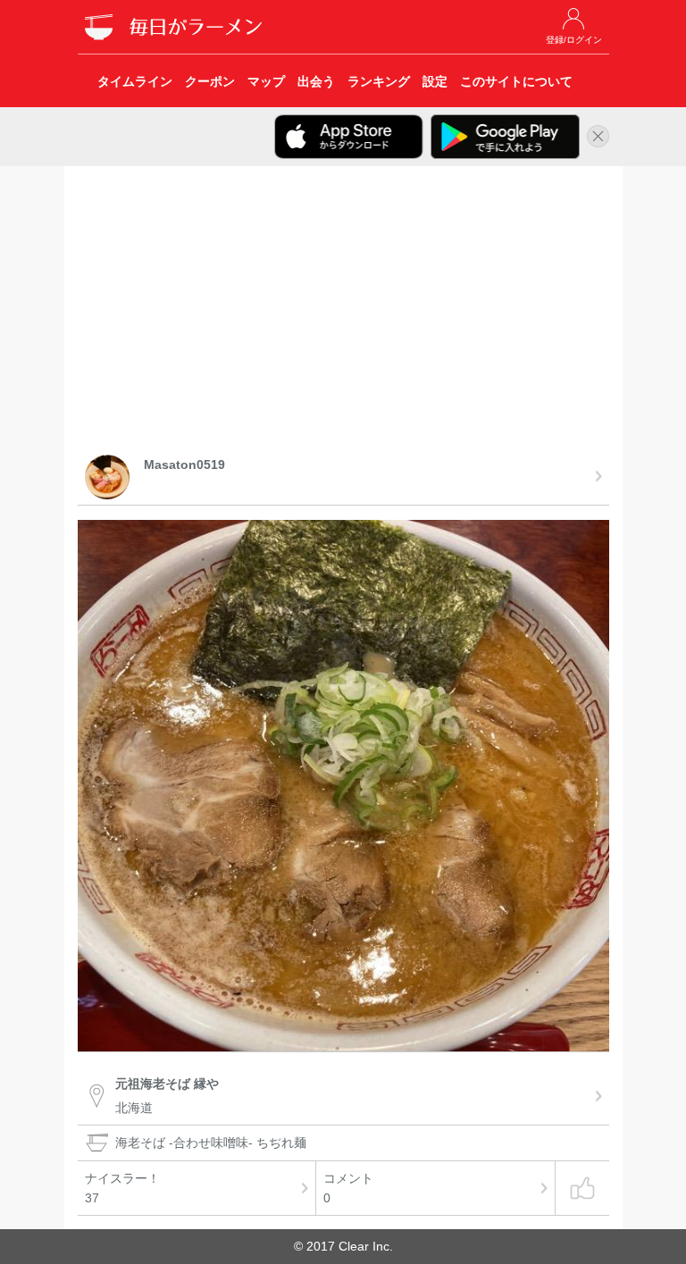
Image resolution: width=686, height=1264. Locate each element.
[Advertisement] (343, 313)
